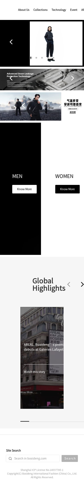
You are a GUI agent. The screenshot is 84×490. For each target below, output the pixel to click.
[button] (30, 57)
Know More (24, 189)
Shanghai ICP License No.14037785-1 (42, 470)
